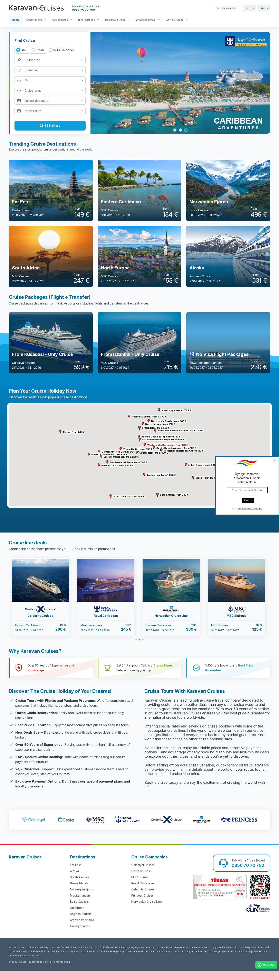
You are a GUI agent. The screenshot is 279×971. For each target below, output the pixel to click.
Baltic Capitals (79, 901)
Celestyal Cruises (143, 865)
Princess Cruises (142, 895)
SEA (24, 49)
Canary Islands (80, 926)
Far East (75, 865)
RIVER (40, 49)
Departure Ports (115, 19)
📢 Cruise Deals (145, 19)
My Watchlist (229, 8)
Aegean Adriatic (81, 914)
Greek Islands (79, 883)
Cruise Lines (60, 19)
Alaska (74, 871)
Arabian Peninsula (82, 920)
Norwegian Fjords (82, 889)
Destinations (34, 19)
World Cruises (174, 19)
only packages (63, 49)
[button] (145, 445)
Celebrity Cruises (142, 889)
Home (15, 19)
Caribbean (77, 907)
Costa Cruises (140, 871)
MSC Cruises (139, 877)
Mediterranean (80, 895)
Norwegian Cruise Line (146, 901)
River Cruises (86, 19)
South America (79, 877)
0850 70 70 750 (83, 9)
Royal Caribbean (142, 883)
